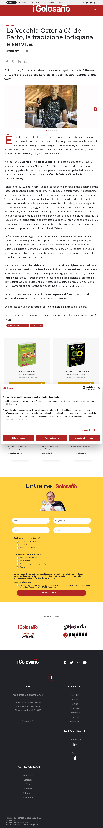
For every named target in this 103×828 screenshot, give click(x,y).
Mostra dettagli (88, 430)
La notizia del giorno (27, 544)
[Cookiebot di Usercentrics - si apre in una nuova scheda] (84, 388)
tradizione (36, 325)
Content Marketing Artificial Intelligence (22, 824)
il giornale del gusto (18, 325)
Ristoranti (11, 25)
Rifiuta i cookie (18, 438)
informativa (50, 585)
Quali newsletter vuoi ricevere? (27, 538)
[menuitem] (28, 721)
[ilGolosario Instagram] (94, 2)
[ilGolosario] (51, 7)
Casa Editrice (35, 2)
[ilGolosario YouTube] (91, 2)
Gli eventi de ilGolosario (29, 548)
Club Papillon (49, 2)
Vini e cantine (25, 561)
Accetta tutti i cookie (84, 438)
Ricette (22, 567)
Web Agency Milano (22, 822)
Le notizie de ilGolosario (29, 541)
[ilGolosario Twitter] (87, 2)
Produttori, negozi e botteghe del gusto (34, 564)
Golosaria (23, 2)
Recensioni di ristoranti (28, 558)
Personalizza (50, 438)
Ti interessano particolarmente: (27, 554)
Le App (60, 2)
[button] (95, 109)
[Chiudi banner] (99, 388)
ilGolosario (11, 2)
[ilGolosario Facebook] (83, 2)
